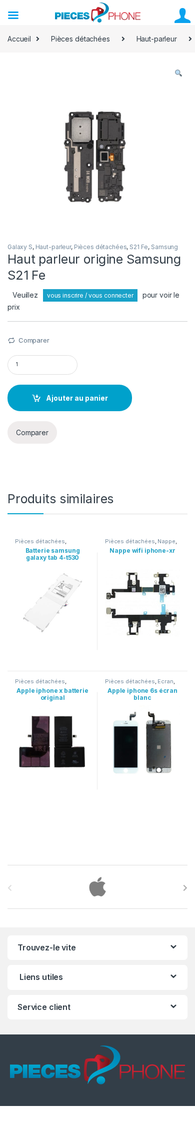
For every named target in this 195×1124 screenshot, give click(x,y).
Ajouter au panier (77, 398)
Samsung (164, 247)
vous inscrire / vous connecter (90, 295)
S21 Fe (139, 247)
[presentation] (185, 887)
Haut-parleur (156, 39)
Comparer (34, 340)
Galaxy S (20, 247)
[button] (178, 74)
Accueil (19, 39)
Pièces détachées (80, 39)
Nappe (166, 541)
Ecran (165, 681)
